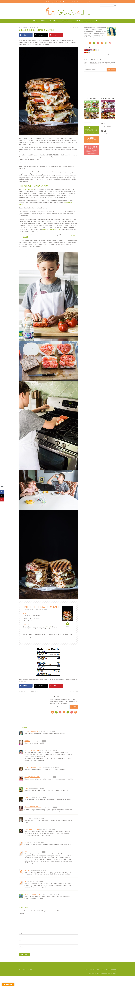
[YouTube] (75, 712)
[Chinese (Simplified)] (85, 50)
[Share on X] (2, 496)
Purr (114, 971)
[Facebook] (56, 712)
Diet (25, 691)
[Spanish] (87, 52)
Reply (53, 731)
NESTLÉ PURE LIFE (27, 189)
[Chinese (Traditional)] (87, 50)
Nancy (26, 842)
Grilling (29, 691)
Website (21, 947)
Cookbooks (87, 21)
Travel (98, 21)
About (42, 21)
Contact (30, 969)
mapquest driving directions (32, 894)
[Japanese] (98, 50)
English (73, 235)
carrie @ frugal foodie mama (33, 807)
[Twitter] (60, 712)
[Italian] (96, 50)
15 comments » (74, 27)
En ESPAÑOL (53, 21)
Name (21, 933)
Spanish (25, 237)
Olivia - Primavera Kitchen (32, 829)
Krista (26, 788)
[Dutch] (89, 50)
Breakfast (21, 691)
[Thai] (89, 52)
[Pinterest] (64, 712)
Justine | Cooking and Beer (32, 731)
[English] (91, 50)
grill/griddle (48, 627)
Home (35, 21)
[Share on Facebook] (2, 492)
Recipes (64, 21)
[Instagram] (71, 712)
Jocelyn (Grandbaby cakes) (32, 777)
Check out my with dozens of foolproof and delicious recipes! (67, 2)
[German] (94, 50)
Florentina (28, 797)
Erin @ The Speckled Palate (32, 750)
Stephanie (27, 741)
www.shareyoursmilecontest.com (51, 229)
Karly (26, 818)
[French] (92, 50)
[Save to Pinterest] (2, 500)
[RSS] (52, 712)
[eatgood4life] (91, 118)
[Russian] (85, 52)
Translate (110, 54)
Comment (22, 913)
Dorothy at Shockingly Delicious (33, 767)
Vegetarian (35, 691)
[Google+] (68, 712)
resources (75, 21)
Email (21, 940)
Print (67, 626)
